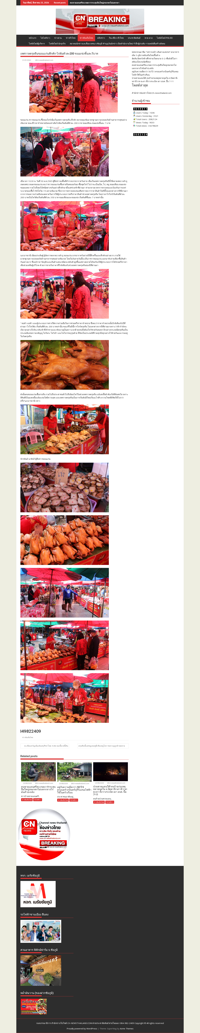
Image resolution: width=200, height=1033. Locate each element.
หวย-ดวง (149, 38)
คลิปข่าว (101, 38)
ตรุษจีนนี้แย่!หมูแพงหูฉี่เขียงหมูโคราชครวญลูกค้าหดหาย (102, 746)
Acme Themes (126, 1028)
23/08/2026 (27, 783)
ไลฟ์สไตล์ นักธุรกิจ (57, 43)
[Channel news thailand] (100, 33)
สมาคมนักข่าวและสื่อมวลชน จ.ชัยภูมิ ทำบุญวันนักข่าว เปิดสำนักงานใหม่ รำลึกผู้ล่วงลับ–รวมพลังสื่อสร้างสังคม (117, 43)
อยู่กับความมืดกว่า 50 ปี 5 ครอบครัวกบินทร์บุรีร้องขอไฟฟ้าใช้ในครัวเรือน (100, 2)
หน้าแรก (32, 38)
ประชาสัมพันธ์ (134, 38)
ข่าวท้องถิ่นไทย (86, 38)
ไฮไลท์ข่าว (45, 38)
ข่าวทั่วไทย (71, 38)
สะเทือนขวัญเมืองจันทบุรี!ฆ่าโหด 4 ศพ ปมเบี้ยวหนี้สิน (46, 746)
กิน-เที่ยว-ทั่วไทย (116, 38)
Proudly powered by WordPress (82, 1028)
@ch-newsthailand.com (44, 60)
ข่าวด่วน (58, 38)
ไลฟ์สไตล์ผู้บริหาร (37, 43)
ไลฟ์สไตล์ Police (165, 38)
